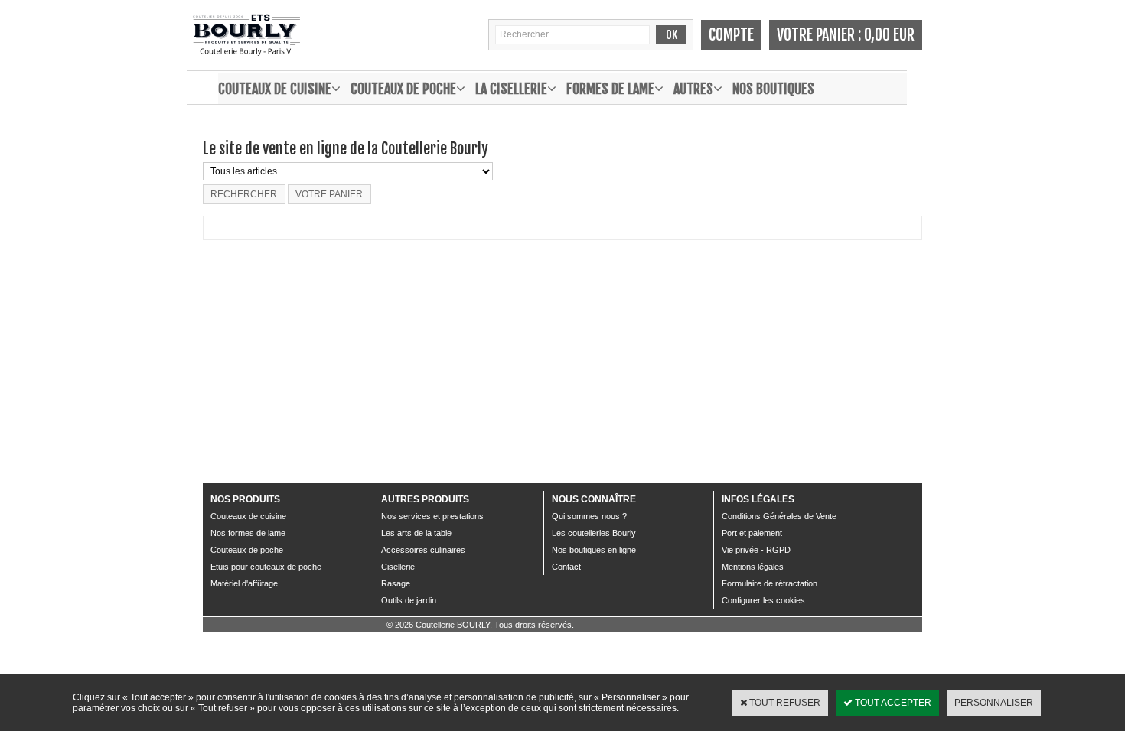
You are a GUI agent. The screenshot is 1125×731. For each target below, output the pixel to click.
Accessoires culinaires (423, 549)
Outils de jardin (408, 600)
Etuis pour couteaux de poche (265, 566)
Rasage (395, 583)
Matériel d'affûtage (244, 583)
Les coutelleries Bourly (594, 533)
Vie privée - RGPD (756, 549)
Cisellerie (398, 566)
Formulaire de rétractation (769, 583)
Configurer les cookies (763, 600)
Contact (566, 566)
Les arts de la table (416, 533)
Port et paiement (752, 533)
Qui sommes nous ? (589, 516)
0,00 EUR (889, 34)
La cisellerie (511, 88)
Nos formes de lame (247, 533)
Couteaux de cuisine (274, 88)
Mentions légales (753, 566)
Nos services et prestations (432, 516)
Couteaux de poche (403, 88)
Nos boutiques (773, 88)
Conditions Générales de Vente (779, 516)
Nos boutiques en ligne (594, 549)
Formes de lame (610, 88)
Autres (693, 88)
